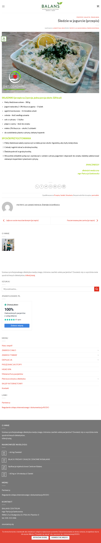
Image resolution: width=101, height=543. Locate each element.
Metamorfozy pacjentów (12, 374)
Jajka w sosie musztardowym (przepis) (22, 220)
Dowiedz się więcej (59, 537)
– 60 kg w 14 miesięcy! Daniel (20, 473)
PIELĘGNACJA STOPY (12, 364)
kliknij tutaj (30, 275)
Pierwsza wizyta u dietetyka (13, 378)
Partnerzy (6, 402)
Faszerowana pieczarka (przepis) (81, 220)
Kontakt (5, 388)
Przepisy (80, 17)
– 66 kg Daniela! (15, 452)
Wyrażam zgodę (40, 537)
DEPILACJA (7, 360)
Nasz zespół (7, 345)
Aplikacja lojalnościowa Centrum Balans (25, 466)
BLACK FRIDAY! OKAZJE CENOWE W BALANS (29, 459)
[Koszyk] (98, 6)
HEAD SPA (6, 369)
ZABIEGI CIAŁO (9, 350)
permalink (95, 195)
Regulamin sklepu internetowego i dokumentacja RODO (25, 407)
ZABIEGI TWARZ (9, 355)
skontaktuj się (8, 524)
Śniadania (95, 17)
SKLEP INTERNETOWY (12, 383)
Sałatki (87, 17)
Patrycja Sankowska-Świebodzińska (84, 28)
